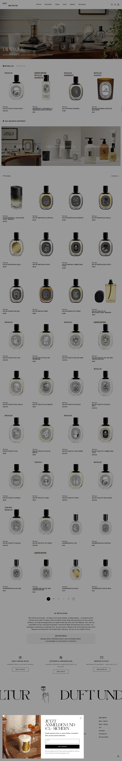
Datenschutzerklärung (55, 753)
